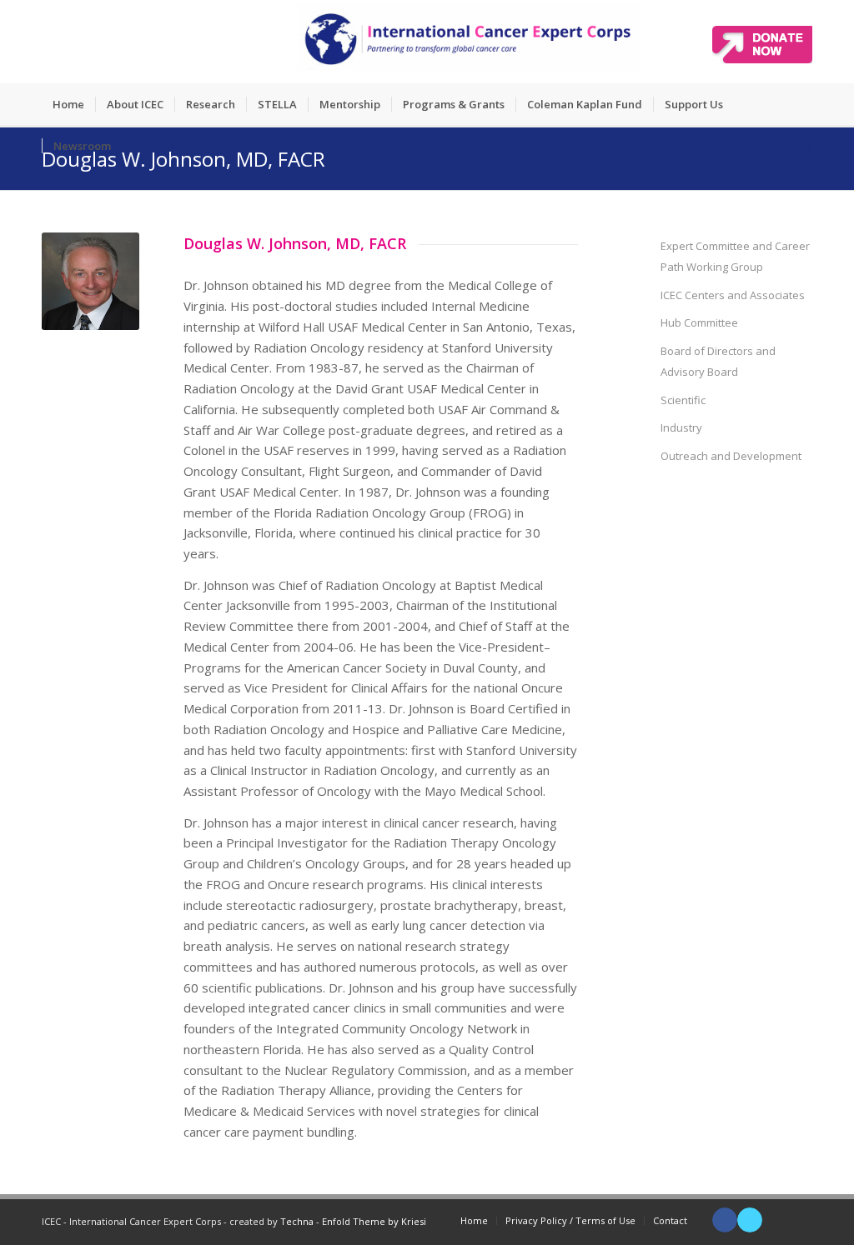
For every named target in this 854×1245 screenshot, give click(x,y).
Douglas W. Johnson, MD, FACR (183, 158)
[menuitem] (68, 104)
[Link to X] (749, 1220)
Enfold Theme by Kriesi (374, 1221)
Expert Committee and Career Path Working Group (735, 256)
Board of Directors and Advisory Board (718, 361)
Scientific (683, 400)
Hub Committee (699, 322)
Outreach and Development (731, 455)
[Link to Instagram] (799, 1220)
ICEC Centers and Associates (733, 295)
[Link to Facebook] (724, 1220)
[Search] (801, 146)
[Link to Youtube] (774, 1220)
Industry (681, 427)
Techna (297, 1221)
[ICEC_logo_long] (468, 41)
